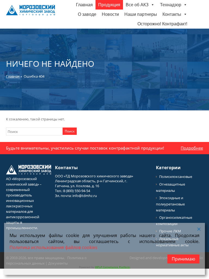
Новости (110, 14)
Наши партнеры (140, 14)
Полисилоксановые (175, 176)
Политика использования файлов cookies (53, 247)
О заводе (87, 14)
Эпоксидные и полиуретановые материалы (170, 204)
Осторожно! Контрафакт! (162, 24)
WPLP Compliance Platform (112, 267)
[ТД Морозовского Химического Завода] (30, 14)
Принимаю (183, 259)
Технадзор (170, 4)
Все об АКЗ (137, 4)
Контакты (171, 14)
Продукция (109, 4)
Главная (84, 4)
